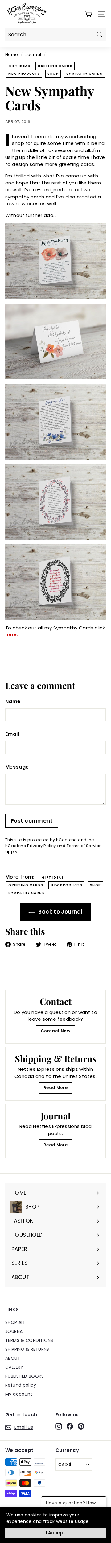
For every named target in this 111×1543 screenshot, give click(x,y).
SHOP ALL (15, 1322)
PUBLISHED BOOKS (24, 1376)
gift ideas (19, 66)
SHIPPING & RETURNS (27, 1349)
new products (24, 73)
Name (13, 701)
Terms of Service (84, 845)
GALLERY (14, 1367)
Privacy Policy (41, 845)
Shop (53, 73)
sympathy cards (84, 73)
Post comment (32, 820)
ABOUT (12, 1358)
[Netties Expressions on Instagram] (59, 1426)
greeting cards (55, 66)
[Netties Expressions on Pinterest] (81, 1426)
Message (17, 766)
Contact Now (55, 1031)
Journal (33, 54)
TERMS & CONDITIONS (29, 1340)
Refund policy (20, 1385)
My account (18, 1394)
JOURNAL (15, 1331)
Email (12, 734)
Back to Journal (60, 911)
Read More (55, 1088)
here (11, 634)
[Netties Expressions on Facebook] (70, 1426)
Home (11, 54)
